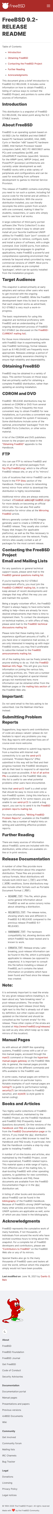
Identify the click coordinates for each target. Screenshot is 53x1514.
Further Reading (16, 69)
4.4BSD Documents (12, 1416)
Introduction (14, 52)
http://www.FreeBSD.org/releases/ (32, 1026)
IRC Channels (9, 1455)
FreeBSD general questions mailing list (22, 575)
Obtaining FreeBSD (18, 58)
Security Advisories (12, 1376)
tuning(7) (7, 1087)
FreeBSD (6, 1345)
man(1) (5, 1057)
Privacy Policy (9, 1488)
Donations (7, 1476)
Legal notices (9, 1495)
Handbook (7, 1128)
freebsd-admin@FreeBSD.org (31, 500)
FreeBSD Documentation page (28, 1131)
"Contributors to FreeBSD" (16, 1249)
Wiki (4, 1422)
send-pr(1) (35, 755)
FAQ (21, 1128)
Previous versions (11, 1410)
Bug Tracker (8, 1461)
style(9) (22, 1093)
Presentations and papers (16, 1403)
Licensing (7, 1482)
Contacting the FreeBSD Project (25, 63)
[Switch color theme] (4, 1331)
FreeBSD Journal (11, 1358)
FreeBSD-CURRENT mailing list (18, 587)
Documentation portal (14, 1391)
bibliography (9, 1201)
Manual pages (9, 1397)
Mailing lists (8, 1449)
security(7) (8, 1090)
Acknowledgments (18, 75)
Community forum (12, 1443)
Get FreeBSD (9, 1364)
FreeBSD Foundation (13, 1352)
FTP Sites (21, 480)
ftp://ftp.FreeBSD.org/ (13, 468)
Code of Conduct (11, 1370)
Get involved (9, 1437)
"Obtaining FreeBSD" (13, 444)
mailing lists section (36, 686)
